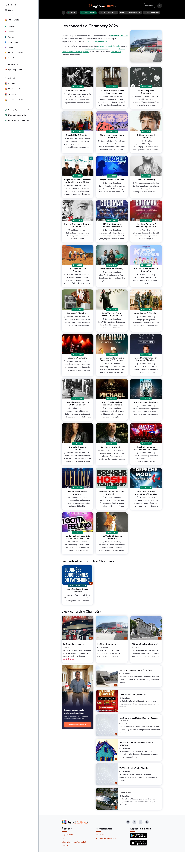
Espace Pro (100, 835)
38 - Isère (12, 94)
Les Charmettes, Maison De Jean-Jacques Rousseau (138, 719)
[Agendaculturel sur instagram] (140, 822)
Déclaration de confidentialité (74, 842)
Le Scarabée (125, 792)
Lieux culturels (13, 64)
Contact (65, 846)
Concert (11, 26)
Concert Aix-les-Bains (108, 13)
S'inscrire (149, 6)
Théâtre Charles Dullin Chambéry (135, 768)
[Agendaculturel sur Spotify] (147, 822)
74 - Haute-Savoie (16, 100)
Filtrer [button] (9, 10)
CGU (63, 838)
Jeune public (13, 42)
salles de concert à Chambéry (109, 46)
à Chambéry (77, 90)
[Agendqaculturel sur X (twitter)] (128, 822)
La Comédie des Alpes (73, 644)
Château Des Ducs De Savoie (145, 644)
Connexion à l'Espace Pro (17, 120)
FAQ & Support (67, 835)
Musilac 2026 (116, 52)
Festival (11, 37)
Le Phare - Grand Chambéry (96, 49)
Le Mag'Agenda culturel (17, 110)
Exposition (12, 58)
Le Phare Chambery (106, 644)
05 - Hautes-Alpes (16, 89)
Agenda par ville (13, 69)
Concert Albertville (152, 13)
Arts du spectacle (15, 53)
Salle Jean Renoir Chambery (132, 694)
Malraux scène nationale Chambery (135, 670)
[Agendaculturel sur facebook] (134, 822)
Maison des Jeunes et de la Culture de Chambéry (136, 743)
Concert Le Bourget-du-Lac (130, 13)
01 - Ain (11, 83)
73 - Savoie (13, 20)
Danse (10, 47)
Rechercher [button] (11, 5)
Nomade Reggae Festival (97, 41)
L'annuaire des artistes (16, 115)
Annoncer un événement (106, 838)
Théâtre (11, 32)
